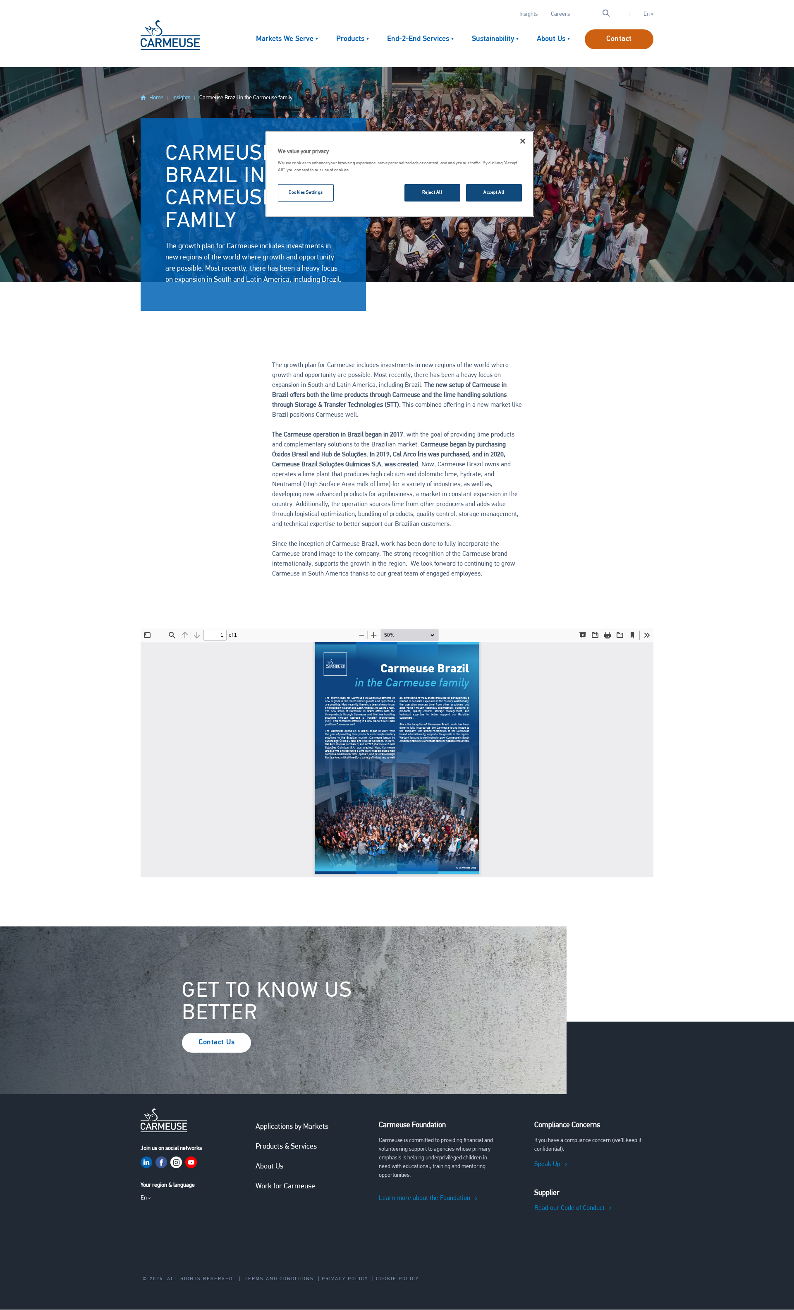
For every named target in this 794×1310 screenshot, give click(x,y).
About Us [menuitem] (551, 39)
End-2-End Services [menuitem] (418, 39)
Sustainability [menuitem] (493, 39)
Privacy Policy (345, 1278)
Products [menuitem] (350, 39)
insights (181, 98)
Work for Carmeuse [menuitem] (285, 1186)
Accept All (494, 192)
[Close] (523, 141)
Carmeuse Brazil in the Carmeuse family (245, 98)
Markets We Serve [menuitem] (284, 39)
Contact (619, 39)
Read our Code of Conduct (569, 1208)
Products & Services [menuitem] (286, 1147)
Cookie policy (397, 1278)
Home (156, 98)
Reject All (432, 192)
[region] (399, 174)
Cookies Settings (306, 192)
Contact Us (216, 1042)
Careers (560, 14)
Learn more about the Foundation (424, 1198)
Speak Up (547, 1164)
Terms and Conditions (279, 1278)
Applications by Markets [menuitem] (292, 1127)
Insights (528, 14)
